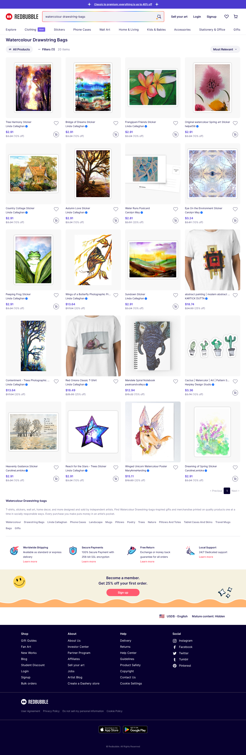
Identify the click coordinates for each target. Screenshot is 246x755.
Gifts (237, 29)
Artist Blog (75, 677)
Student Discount (33, 665)
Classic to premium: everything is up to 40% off (123, 4)
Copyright (127, 671)
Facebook (186, 647)
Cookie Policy (114, 711)
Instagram (186, 640)
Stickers (59, 29)
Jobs (71, 671)
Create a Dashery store (83, 683)
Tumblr (183, 659)
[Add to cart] (56, 134)
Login (25, 671)
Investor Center (78, 646)
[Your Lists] (226, 16)
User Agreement (30, 711)
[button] (123, 4)
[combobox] (103, 17)
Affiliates (74, 659)
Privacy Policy (51, 711)
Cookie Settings (131, 683)
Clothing (34, 29)
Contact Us (128, 677)
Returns (125, 646)
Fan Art (26, 646)
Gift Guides (29, 640)
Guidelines (127, 659)
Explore (11, 29)
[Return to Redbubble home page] (22, 16)
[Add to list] (56, 123)
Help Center (128, 653)
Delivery (125, 640)
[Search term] (158, 16)
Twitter (184, 653)
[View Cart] (236, 16)
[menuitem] (11, 29)
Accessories (182, 29)
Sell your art (76, 665)
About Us (74, 640)
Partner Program (79, 653)
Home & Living (129, 29)
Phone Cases (82, 29)
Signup (25, 677)
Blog (24, 659)
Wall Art (104, 29)
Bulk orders (29, 683)
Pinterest (185, 665)
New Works (29, 653)
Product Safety (130, 665)
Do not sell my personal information (83, 711)
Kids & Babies (156, 29)
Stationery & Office (212, 29)
